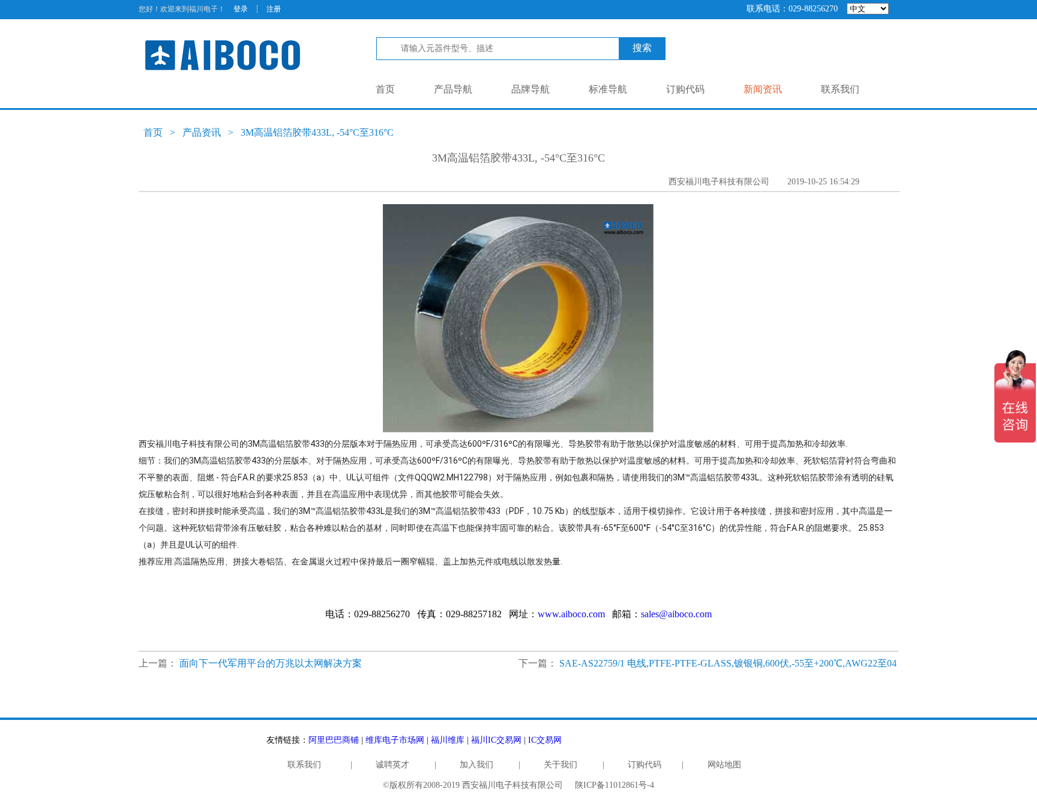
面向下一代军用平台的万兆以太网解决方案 (270, 663)
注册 (273, 9)
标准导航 (608, 89)
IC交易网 (545, 740)
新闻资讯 (763, 89)
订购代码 (685, 89)
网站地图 (724, 764)
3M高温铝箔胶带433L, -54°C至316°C (317, 132)
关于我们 (560, 764)
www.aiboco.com (571, 614)
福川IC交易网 (496, 740)
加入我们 (476, 764)
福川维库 (447, 740)
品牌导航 (530, 89)
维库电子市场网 (394, 740)
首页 (385, 89)
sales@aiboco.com (676, 614)
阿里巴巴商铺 (333, 740)
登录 (240, 9)
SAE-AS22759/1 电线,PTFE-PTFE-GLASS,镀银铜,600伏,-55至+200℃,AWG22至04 (728, 663)
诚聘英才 (392, 764)
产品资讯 (201, 132)
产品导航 (453, 89)
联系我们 (840, 89)
